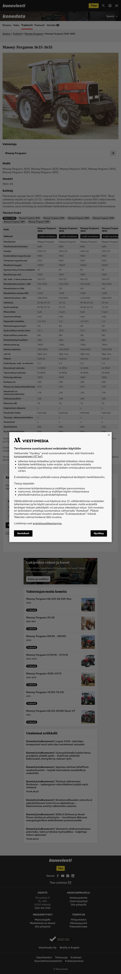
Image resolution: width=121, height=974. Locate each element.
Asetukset (23, 533)
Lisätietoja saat (38, 523)
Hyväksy (99, 533)
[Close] (109, 435)
